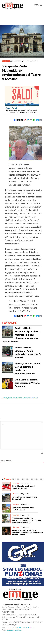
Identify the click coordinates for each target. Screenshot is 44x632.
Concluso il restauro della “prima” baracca (23, 508)
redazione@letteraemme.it (25, 627)
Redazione (26, 61)
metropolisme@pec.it (13, 630)
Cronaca (6, 61)
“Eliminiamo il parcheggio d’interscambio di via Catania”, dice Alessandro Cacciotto (26, 520)
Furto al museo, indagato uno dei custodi (24, 498)
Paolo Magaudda (7, 398)
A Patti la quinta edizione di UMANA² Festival (23, 487)
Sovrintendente (17, 398)
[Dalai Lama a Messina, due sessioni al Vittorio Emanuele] (7, 383)
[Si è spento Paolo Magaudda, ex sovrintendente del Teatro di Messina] (22, 41)
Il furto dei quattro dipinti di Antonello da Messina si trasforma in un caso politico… (27, 532)
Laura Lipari (16, 483)
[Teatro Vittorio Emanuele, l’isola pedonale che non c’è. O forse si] (7, 351)
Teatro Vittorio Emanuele (30, 398)
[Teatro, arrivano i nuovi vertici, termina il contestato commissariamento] (7, 367)
